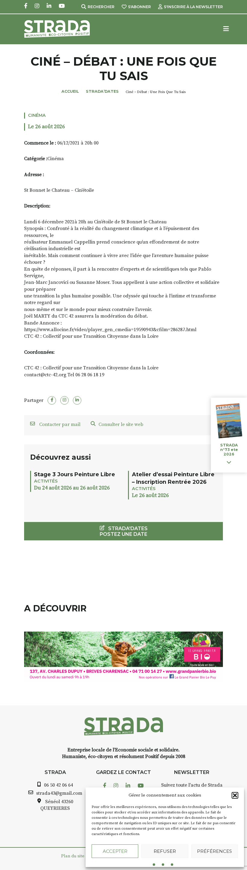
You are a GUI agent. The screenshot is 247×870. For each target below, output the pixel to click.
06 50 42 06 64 (58, 785)
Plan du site (72, 856)
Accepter (115, 851)
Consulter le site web (120, 424)
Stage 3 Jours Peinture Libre (74, 474)
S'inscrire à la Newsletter (193, 7)
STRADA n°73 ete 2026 (229, 449)
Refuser (165, 851)
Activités (46, 481)
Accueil (70, 91)
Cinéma (37, 115)
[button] (235, 795)
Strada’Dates (102, 91)
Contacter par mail (59, 424)
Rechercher (101, 7)
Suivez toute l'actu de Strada (192, 785)
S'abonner (139, 7)
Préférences (214, 851)
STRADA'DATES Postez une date (124, 531)
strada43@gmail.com (59, 793)
